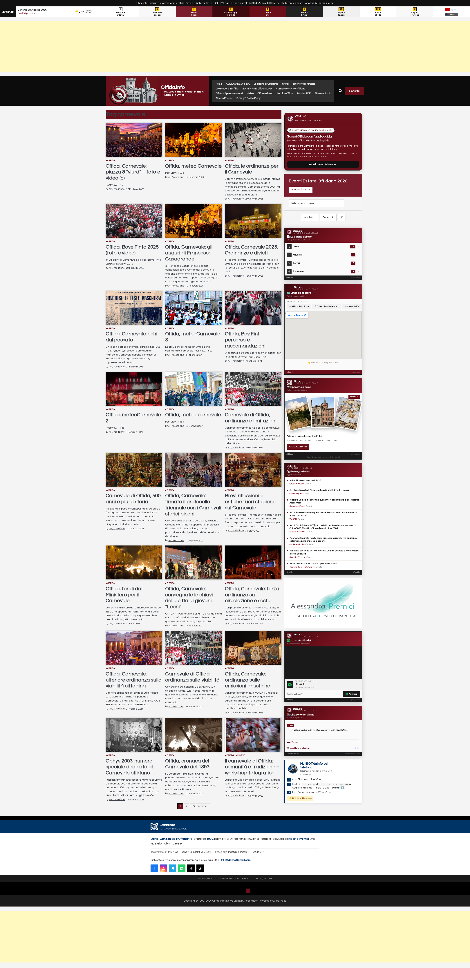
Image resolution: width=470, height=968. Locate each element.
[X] (191, 868)
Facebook (328, 217)
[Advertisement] (235, 46)
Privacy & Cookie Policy (248, 98)
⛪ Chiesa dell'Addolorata (356, 306)
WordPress (279, 900)
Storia (285, 84)
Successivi (200, 806)
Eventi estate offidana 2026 (257, 88)
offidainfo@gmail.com (238, 860)
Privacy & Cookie (264, 878)
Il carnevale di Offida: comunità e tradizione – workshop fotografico (252, 766)
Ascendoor (251, 900)
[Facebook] (154, 868)
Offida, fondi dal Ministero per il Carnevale (124, 594)
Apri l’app (353, 694)
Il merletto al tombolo (304, 84)
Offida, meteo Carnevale (193, 166)
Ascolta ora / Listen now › (323, 164)
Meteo (250, 93)
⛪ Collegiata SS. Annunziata (326, 306)
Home (219, 84)
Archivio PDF (304, 93)
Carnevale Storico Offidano (290, 88)
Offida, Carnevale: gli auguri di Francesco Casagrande (189, 253)
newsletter (354, 91)
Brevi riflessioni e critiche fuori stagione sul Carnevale (250, 501)
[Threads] (200, 868)
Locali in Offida (285, 93)
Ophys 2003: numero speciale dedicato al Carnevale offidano (129, 766)
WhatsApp (309, 217)
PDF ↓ (357, 748)
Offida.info (173, 87)
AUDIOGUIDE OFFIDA (238, 84)
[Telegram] (172, 868)
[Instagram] (163, 868)
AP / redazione (117, 189)
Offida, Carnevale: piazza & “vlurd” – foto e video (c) (133, 172)
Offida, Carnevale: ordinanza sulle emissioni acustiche (247, 679)
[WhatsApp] (181, 868)
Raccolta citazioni (293, 754)
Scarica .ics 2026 (301, 189)
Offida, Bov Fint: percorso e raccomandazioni (245, 339)
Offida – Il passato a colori (229, 93)
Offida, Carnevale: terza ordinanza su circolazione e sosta (252, 594)
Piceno (241, 755)
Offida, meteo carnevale (193, 414)
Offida (111, 160)
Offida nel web (265, 93)
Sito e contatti (322, 93)
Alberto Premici (224, 98)
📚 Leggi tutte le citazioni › (298, 748)
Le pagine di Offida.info (266, 84)
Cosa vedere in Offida (227, 88)
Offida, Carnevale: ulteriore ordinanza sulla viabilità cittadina (134, 679)
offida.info (289, 278)
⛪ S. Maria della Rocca (299, 306)
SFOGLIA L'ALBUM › (298, 447)
